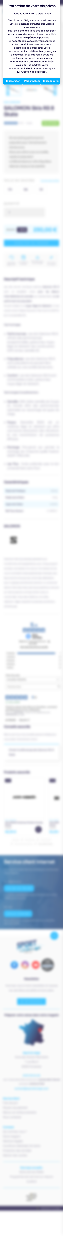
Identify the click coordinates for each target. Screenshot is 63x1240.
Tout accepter (51, 80)
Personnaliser (32, 80)
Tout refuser (13, 80)
